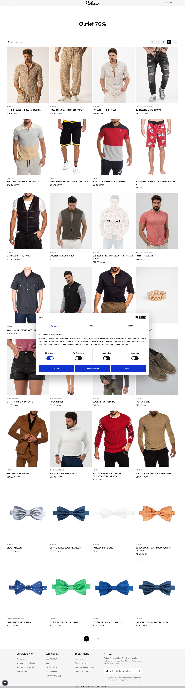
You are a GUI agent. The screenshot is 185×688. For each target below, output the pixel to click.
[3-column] (163, 42)
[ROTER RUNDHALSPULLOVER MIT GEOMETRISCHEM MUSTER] (114, 439)
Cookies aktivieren (82, 671)
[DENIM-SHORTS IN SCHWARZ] (28, 367)
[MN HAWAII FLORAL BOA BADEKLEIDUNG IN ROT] (157, 147)
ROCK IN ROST (56, 401)
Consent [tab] (55, 326)
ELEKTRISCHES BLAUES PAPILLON (108, 622)
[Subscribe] (139, 671)
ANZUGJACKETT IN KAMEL (18, 473)
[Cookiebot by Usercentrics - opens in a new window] (135, 317)
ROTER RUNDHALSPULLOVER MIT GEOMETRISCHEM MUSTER (107, 475)
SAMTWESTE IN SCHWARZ (19, 255)
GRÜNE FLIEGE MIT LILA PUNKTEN (65, 622)
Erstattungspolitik (81, 663)
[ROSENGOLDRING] (157, 295)
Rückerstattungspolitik (25, 667)
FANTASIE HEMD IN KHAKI (104, 110)
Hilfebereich (22, 671)
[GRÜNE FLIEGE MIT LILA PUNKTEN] (71, 587)
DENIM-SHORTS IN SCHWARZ (20, 401)
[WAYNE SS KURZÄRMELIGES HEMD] (28, 295)
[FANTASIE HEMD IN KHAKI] (114, 75)
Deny (56, 369)
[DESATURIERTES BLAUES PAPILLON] (71, 513)
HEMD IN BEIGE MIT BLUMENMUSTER (24, 110)
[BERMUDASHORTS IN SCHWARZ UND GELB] (71, 147)
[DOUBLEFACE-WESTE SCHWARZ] (71, 295)
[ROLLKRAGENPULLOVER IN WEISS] (71, 439)
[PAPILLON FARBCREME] (114, 513)
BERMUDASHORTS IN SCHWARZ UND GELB (69, 181)
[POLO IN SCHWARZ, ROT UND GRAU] (114, 147)
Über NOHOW (52, 658)
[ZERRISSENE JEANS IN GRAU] (157, 75)
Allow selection (92, 369)
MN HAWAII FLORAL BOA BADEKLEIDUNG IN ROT (155, 183)
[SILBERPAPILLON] (28, 513)
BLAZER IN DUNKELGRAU (104, 401)
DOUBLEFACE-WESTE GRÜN (62, 255)
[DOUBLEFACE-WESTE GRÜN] (71, 221)
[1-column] (152, 42)
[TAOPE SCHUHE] (157, 367)
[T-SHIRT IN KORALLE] (157, 221)
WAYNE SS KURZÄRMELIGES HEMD (22, 330)
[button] (171, 3)
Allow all (129, 369)
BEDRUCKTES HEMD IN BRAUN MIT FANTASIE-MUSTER (113, 257)
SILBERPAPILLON (14, 548)
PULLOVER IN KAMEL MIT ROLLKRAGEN (153, 473)
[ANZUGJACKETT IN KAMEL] (28, 439)
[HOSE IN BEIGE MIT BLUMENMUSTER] (71, 75)
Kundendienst (22, 658)
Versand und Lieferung (26, 663)
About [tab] (130, 326)
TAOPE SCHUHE (143, 401)
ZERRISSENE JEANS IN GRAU (148, 110)
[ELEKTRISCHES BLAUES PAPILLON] (114, 587)
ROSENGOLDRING (144, 330)
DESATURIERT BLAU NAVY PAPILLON (152, 622)
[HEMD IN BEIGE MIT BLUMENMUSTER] (28, 75)
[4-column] (169, 42)
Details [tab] (92, 326)
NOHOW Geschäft (53, 676)
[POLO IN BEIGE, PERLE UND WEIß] (28, 147)
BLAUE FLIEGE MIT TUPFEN (19, 622)
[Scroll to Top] (180, 674)
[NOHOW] (92, 3)
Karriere (49, 663)
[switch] (78, 358)
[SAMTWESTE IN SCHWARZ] (28, 221)
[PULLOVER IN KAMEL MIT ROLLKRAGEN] (157, 439)
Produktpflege (51, 671)
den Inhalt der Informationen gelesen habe (130, 677)
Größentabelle (51, 667)
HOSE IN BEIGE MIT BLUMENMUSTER (66, 110)
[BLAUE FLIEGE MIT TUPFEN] (28, 587)
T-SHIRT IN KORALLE (144, 255)
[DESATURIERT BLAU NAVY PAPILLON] (157, 587)
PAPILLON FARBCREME (103, 548)
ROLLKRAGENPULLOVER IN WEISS (65, 473)
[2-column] (158, 42)
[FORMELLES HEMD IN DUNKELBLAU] (114, 295)
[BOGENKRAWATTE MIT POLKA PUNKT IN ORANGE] (157, 513)
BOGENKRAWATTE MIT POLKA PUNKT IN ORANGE (153, 549)
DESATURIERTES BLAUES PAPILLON (65, 548)
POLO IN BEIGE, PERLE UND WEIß (23, 181)
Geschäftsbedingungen (84, 667)
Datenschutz (79, 658)
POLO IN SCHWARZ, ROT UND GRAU (109, 181)
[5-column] (175, 42)
